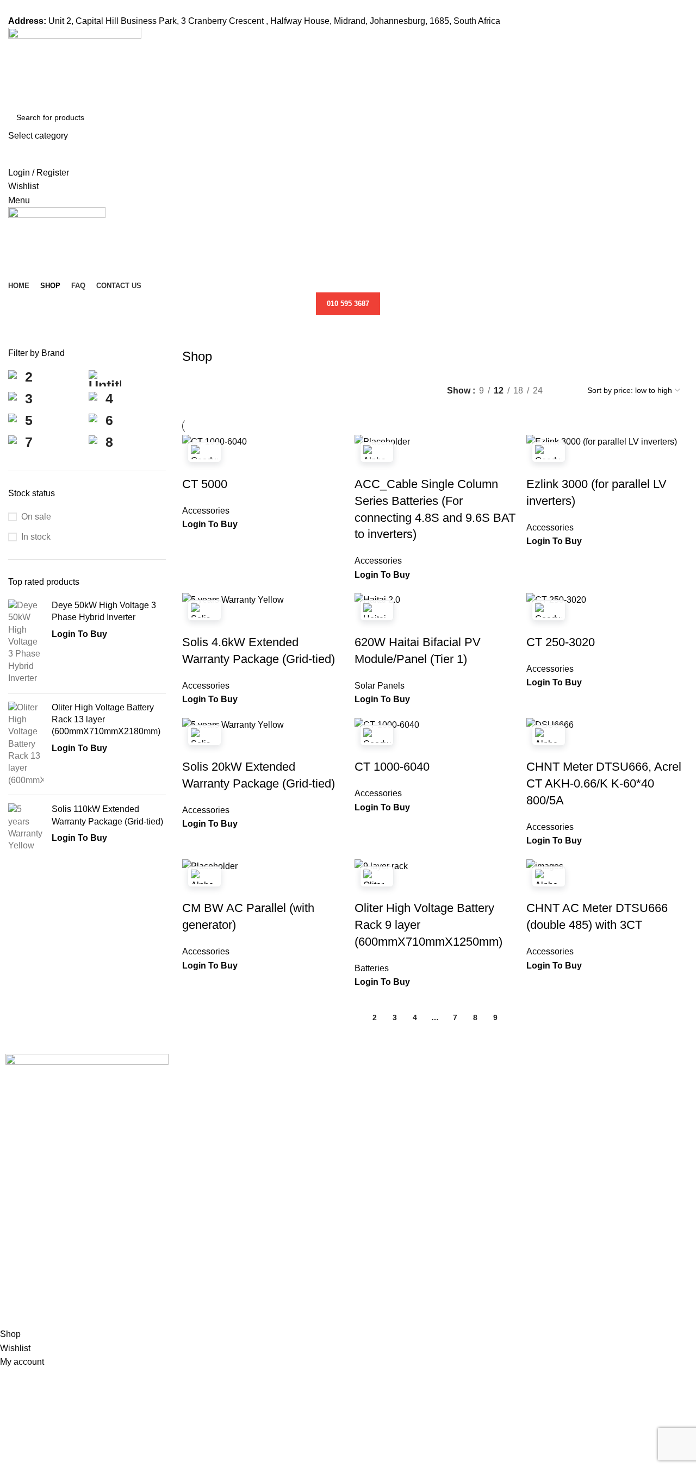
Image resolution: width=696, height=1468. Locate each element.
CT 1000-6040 (392, 766)
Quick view (195, 462)
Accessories (205, 510)
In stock (36, 536)
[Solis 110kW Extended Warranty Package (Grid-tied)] (26, 827)
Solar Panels (380, 685)
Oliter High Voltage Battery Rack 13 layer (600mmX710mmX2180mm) (106, 719)
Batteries (372, 968)
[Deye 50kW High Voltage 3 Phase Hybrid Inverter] (26, 642)
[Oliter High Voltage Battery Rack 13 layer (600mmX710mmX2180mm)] (26, 744)
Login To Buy (79, 634)
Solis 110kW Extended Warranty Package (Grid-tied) (107, 815)
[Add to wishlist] (225, 462)
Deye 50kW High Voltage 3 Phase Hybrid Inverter (104, 611)
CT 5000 (204, 484)
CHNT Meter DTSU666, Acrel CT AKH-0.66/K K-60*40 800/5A (603, 783)
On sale (36, 516)
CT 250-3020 (560, 642)
